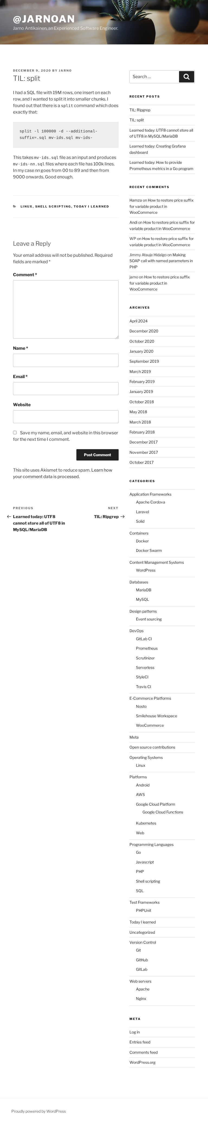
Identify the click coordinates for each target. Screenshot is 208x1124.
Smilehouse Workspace (156, 715)
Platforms (138, 777)
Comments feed (143, 1052)
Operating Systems (146, 757)
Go (138, 852)
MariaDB (143, 590)
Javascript (145, 862)
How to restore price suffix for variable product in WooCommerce (161, 206)
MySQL (142, 599)
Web (140, 833)
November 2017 (143, 452)
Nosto (141, 706)
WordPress (145, 570)
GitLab (141, 969)
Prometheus (147, 648)
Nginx (141, 998)
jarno (65, 70)
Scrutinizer (145, 658)
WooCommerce (150, 725)
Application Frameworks (150, 494)
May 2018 (138, 411)
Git (138, 950)
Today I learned (91, 206)
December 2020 (143, 331)
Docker (142, 541)
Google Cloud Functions (162, 812)
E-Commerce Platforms (150, 698)
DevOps (136, 630)
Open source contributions (152, 747)
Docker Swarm (149, 550)
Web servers (140, 981)
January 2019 (141, 391)
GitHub (142, 960)
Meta (134, 737)
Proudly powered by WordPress (38, 1111)
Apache (143, 989)
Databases (138, 582)
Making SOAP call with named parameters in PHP (161, 260)
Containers (138, 533)
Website (22, 404)
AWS (140, 794)
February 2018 (142, 432)
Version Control (142, 942)
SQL (140, 890)
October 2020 (141, 341)
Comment (25, 274)
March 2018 (140, 422)
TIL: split (136, 120)
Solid (140, 521)
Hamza (135, 200)
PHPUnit (143, 910)
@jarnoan (44, 19)
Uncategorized (142, 932)
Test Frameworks (144, 902)
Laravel (142, 511)
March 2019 (140, 371)
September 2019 (144, 361)
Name (20, 348)
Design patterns (143, 611)
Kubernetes (146, 823)
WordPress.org (142, 1062)
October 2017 (141, 462)
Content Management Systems (156, 562)
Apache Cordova (150, 502)
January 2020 (141, 351)
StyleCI (142, 677)
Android (143, 785)
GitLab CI (144, 638)
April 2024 (138, 321)
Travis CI (143, 686)
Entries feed (139, 1042)
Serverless (145, 667)
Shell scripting (53, 206)
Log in (134, 1032)
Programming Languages (151, 844)
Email (20, 376)
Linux (27, 206)
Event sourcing (149, 619)
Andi (133, 222)
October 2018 (141, 401)
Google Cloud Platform (155, 804)
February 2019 (142, 381)
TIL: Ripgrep (139, 110)
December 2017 (143, 442)
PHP (140, 871)
